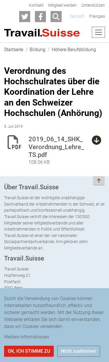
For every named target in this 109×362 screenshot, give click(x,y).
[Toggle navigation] (98, 32)
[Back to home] (42, 32)
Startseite (13, 49)
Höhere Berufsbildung (74, 49)
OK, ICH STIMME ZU (29, 351)
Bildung (37, 49)
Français (97, 16)
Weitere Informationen (26, 337)
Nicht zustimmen (78, 351)
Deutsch (77, 16)
